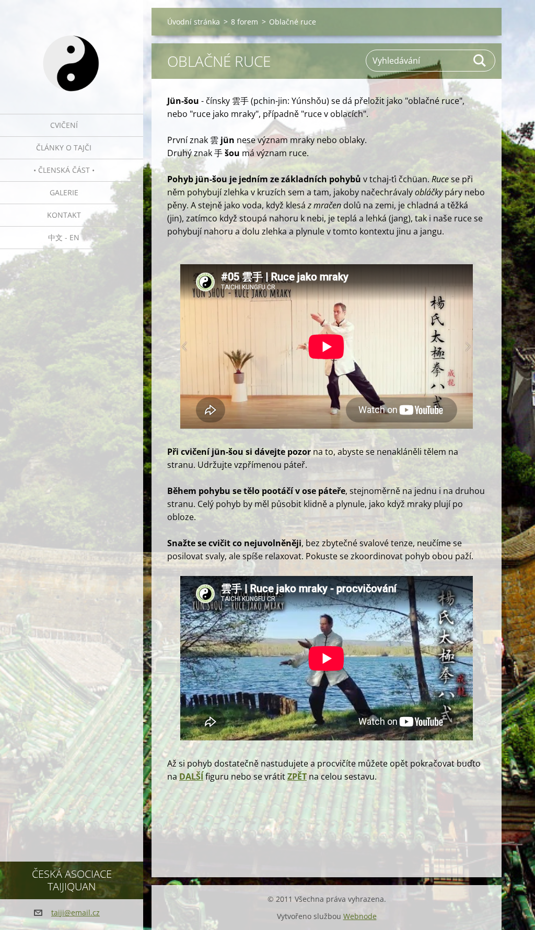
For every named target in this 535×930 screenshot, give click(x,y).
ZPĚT (297, 776)
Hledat (480, 60)
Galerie (64, 192)
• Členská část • (64, 170)
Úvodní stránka (193, 22)
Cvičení (64, 125)
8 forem (244, 22)
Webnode (360, 916)
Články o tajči (63, 147)
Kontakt (64, 215)
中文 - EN (63, 237)
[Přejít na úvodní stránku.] (71, 50)
